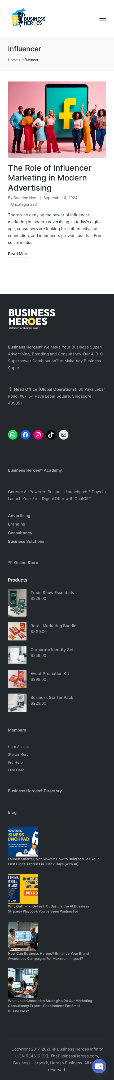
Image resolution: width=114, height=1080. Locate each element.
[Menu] (102, 18)
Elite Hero (16, 770)
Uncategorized (24, 204)
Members (17, 730)
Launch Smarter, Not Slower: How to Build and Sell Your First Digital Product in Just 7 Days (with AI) (53, 861)
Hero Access (18, 747)
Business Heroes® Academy (35, 470)
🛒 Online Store (23, 562)
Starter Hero (18, 754)
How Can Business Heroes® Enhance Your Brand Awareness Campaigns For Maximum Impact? (48, 956)
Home (13, 60)
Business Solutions (26, 541)
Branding (16, 524)
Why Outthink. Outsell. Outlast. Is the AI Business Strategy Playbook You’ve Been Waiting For (48, 909)
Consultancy (20, 532)
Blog (12, 812)
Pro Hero (15, 762)
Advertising (19, 515)
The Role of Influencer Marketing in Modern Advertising (50, 177)
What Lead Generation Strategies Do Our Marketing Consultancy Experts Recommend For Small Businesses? (50, 1006)
